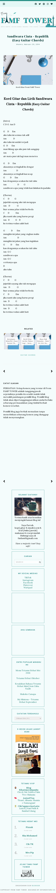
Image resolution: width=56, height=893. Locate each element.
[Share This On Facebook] (24, 358)
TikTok (28, 577)
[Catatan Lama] (52, 371)
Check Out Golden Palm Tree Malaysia (28, 793)
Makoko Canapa (28, 694)
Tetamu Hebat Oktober (28, 678)
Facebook (28, 582)
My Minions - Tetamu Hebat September (28, 700)
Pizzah (29, 827)
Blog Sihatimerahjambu (28, 788)
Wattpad (28, 587)
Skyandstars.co (47, 890)
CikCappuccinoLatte (28, 806)
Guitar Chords (28, 355)
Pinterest (28, 585)
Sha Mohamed (29, 835)
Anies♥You (28, 798)
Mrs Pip (30, 852)
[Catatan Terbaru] (4, 371)
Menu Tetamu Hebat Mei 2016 (28, 671)
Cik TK (29, 844)
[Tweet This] (28, 358)
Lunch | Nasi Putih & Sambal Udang (28, 809)
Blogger (36, 886)
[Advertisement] (28, 608)
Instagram (28, 580)
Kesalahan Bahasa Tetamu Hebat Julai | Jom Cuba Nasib (28, 686)
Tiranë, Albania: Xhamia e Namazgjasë (29, 801)
